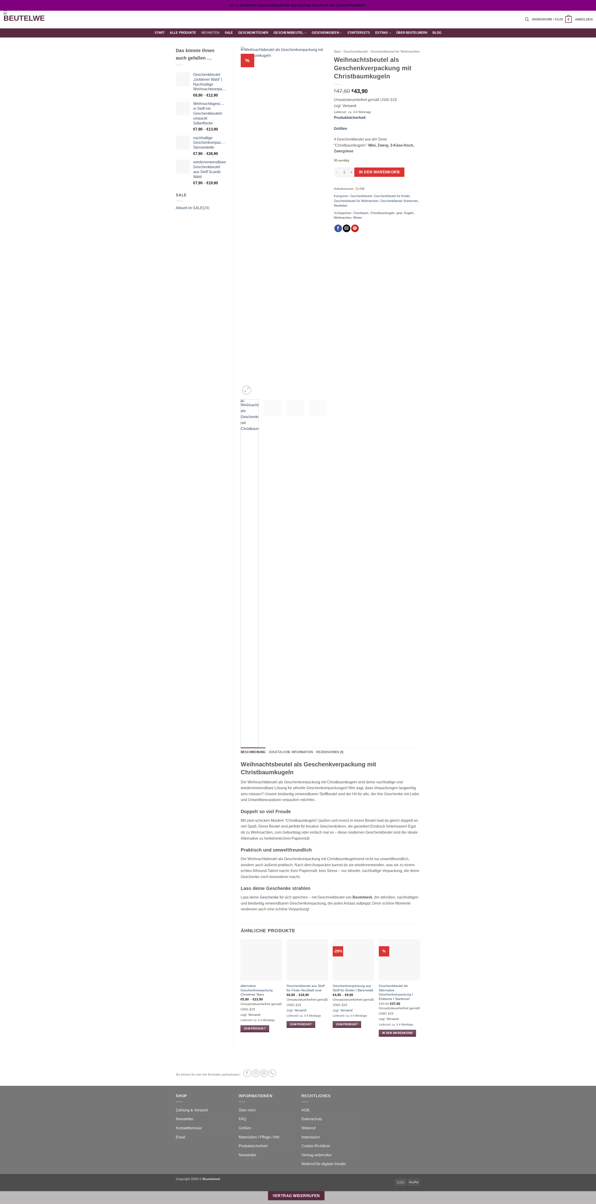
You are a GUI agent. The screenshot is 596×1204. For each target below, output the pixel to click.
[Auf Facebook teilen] (338, 228)
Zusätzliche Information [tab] (291, 752)
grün (399, 213)
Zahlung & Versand (192, 1110)
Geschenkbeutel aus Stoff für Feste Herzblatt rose (306, 988)
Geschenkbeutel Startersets (399, 201)
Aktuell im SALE (189, 208)
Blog (437, 32)
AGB (305, 1110)
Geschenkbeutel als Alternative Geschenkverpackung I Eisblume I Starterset (396, 992)
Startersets (358, 32)
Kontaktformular (189, 1128)
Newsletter (184, 1119)
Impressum (310, 1137)
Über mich (247, 1110)
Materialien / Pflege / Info (259, 1137)
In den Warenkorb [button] (397, 1033)
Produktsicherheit (350, 118)
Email (180, 1137)
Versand (349, 106)
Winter (357, 217)
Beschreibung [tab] (253, 752)
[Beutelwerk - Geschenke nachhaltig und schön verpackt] (23, 19)
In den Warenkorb (379, 172)
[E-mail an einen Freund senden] (346, 228)
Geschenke (269, 897)
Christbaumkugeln (382, 213)
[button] (527, 19)
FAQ (242, 1119)
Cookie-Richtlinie (315, 1146)
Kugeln (408, 213)
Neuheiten (210, 32)
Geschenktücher (253, 32)
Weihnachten (342, 217)
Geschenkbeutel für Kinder (392, 196)
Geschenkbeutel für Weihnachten (395, 51)
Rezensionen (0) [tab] (329, 752)
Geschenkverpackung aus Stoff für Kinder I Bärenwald (353, 988)
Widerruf (308, 1128)
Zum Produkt (255, 1028)
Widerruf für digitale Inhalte (323, 1164)
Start (160, 32)
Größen (340, 129)
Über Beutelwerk (411, 32)
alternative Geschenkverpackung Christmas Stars (256, 990)
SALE (229, 32)
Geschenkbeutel (289, 32)
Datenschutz (311, 1119)
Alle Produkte (183, 32)
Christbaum (361, 213)
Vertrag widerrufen (316, 1155)
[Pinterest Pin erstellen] (355, 228)
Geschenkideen (325, 32)
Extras (381, 32)
